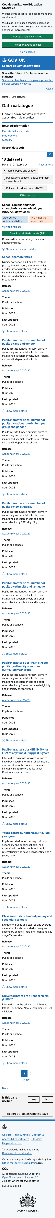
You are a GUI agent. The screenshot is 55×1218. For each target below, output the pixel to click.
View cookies (27, 51)
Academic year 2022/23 (16, 290)
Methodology (9, 135)
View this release (12, 226)
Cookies (6, 1134)
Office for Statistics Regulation (20, 1163)
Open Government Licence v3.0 (20, 1177)
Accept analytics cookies (27, 36)
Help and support (12, 1143)
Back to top (9, 1088)
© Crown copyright (27, 1210)
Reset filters (46, 164)
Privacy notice (22, 1134)
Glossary (7, 139)
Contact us (38, 1134)
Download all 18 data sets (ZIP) (27, 233)
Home (5, 96)
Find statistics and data (15, 131)
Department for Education (17, 1153)
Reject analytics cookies (27, 44)
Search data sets (13, 147)
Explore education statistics (21, 66)
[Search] (50, 154)
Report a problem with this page (27, 1114)
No (49, 1099)
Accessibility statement (15, 1139)
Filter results (27, 195)
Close (49, 88)
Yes (35, 1099)
